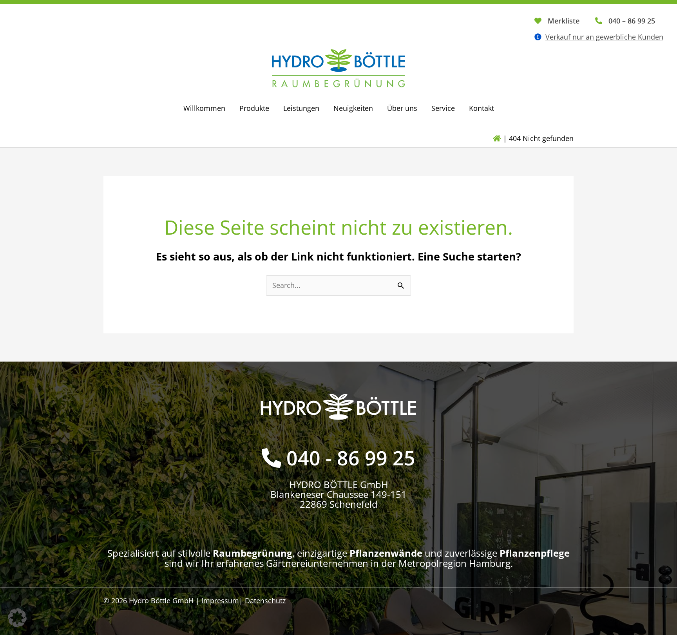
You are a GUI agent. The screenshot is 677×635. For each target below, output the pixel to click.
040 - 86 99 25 (350, 458)
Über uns (402, 108)
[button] (17, 618)
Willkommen (204, 108)
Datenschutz (265, 600)
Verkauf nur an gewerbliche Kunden (604, 37)
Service (443, 108)
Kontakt (481, 108)
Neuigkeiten (353, 108)
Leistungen (301, 108)
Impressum (220, 600)
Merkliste (563, 20)
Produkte (254, 108)
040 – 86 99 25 (631, 20)
